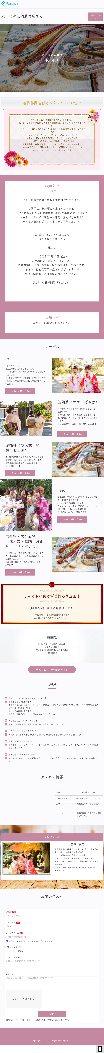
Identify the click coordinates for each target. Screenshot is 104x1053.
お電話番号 (10, 922)
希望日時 (10, 974)
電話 (21, 951)
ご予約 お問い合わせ (20, 391)
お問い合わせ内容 (13, 957)
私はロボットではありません (23, 999)
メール (11, 951)
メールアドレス (12, 933)
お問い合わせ (95, 16)
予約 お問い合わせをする (52, 669)
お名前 (9, 912)
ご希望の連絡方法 (13, 947)
